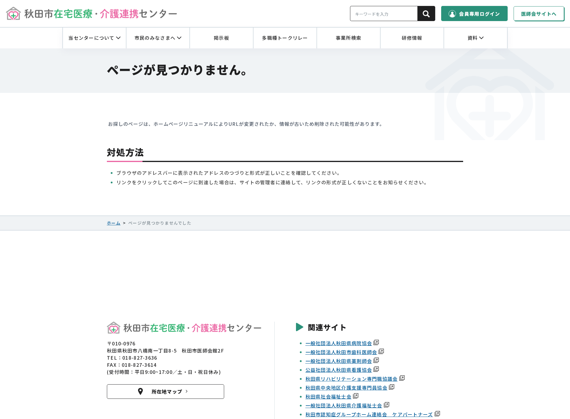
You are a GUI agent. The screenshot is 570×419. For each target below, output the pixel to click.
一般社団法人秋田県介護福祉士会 (343, 405)
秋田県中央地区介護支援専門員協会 (346, 387)
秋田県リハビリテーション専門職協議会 (351, 378)
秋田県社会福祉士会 (328, 396)
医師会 (539, 13)
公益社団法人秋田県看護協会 (338, 369)
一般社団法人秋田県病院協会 (338, 343)
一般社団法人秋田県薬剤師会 (338, 360)
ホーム (114, 223)
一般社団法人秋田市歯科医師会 (341, 351)
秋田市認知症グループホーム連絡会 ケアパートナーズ (369, 414)
